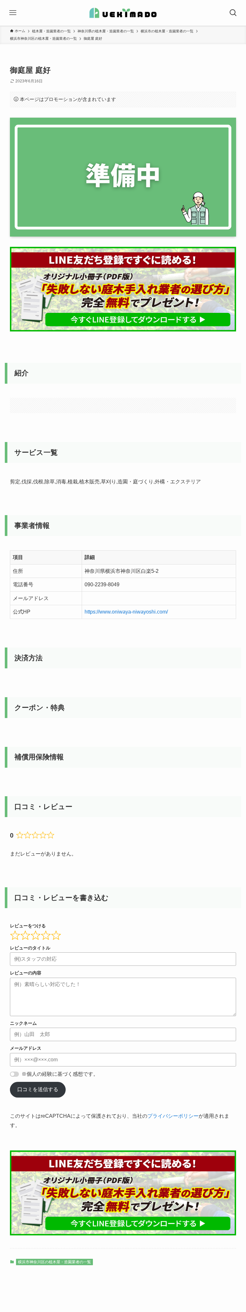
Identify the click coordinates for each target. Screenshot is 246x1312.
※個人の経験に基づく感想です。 (59, 1074)
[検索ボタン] (233, 13)
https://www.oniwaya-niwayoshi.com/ (126, 611)
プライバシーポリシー (173, 1116)
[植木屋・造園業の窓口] (123, 13)
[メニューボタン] (13, 13)
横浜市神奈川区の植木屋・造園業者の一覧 (54, 1262)
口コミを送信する (37, 1089)
